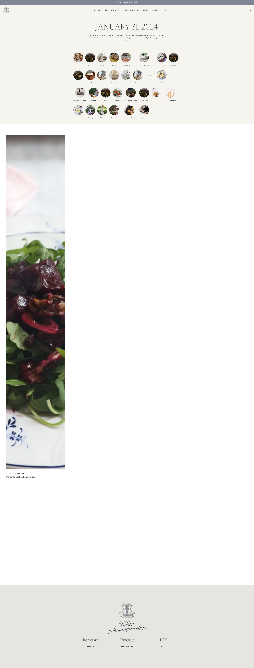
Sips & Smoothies (170, 100)
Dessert (162, 65)
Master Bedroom (80, 100)
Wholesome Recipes (129, 118)
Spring (90, 118)
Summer (114, 118)
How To (114, 83)
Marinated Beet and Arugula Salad (21, 477)
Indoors (126, 83)
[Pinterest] (7, 2)
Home (102, 83)
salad (105, 100)
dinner (173, 65)
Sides (156, 100)
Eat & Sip (97, 10)
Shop (164, 10)
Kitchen (138, 83)
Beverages (90, 65)
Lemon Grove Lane (127, 3)
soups (78, 118)
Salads (117, 100)
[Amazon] (10, 2)
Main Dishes (162, 83)
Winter (144, 118)
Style (146, 10)
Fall (90, 83)
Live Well (150, 75)
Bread (114, 65)
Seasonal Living (113, 10)
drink (78, 83)
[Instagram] (4, 2)
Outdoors (93, 100)
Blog (102, 65)
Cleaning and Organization (144, 65)
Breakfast (126, 65)
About (155, 10)
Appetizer (78, 65)
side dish (144, 100)
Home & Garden (132, 10)
